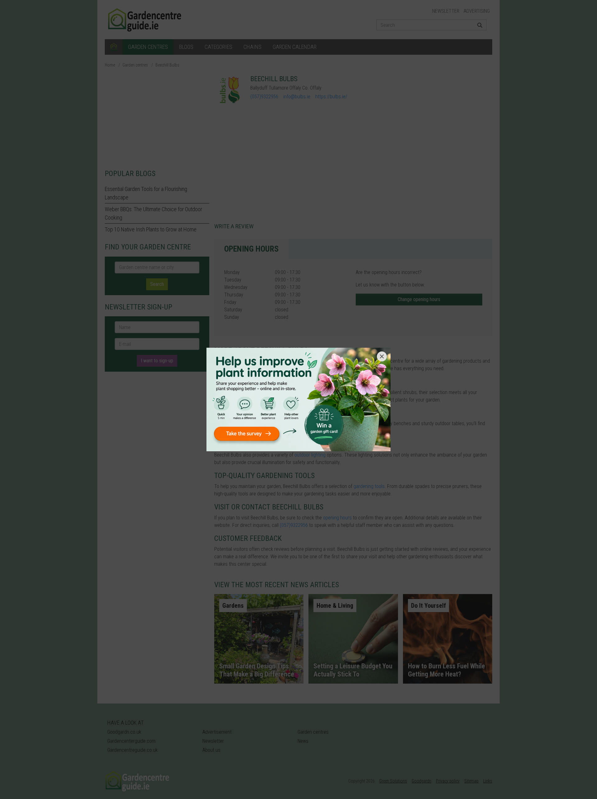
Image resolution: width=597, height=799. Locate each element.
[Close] (382, 356)
